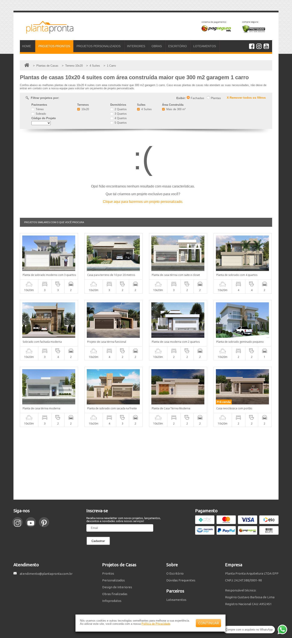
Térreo (39, 109)
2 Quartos (120, 109)
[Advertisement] (146, 463)
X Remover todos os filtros (246, 97)
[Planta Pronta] (46, 31)
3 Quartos (120, 113)
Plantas (215, 98)
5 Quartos (120, 122)
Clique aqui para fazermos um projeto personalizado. (143, 201)
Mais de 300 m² (175, 109)
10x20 (85, 109)
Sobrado (40, 113)
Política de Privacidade (156, 623)
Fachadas (197, 98)
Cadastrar (98, 541)
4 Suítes (146, 109)
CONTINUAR (208, 623)
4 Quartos (120, 118)
